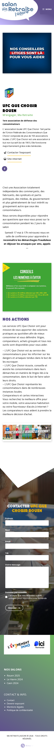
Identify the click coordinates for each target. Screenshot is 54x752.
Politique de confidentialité (20, 710)
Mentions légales (15, 706)
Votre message (12, 564)
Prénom (9, 518)
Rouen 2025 (13, 675)
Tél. (7, 553)
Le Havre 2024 (15, 679)
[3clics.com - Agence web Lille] (27, 746)
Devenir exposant (15, 703)
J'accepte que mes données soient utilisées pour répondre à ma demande (28, 597)
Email (8, 541)
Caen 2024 (12, 683)
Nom (8, 530)
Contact (10, 700)
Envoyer (12, 607)
